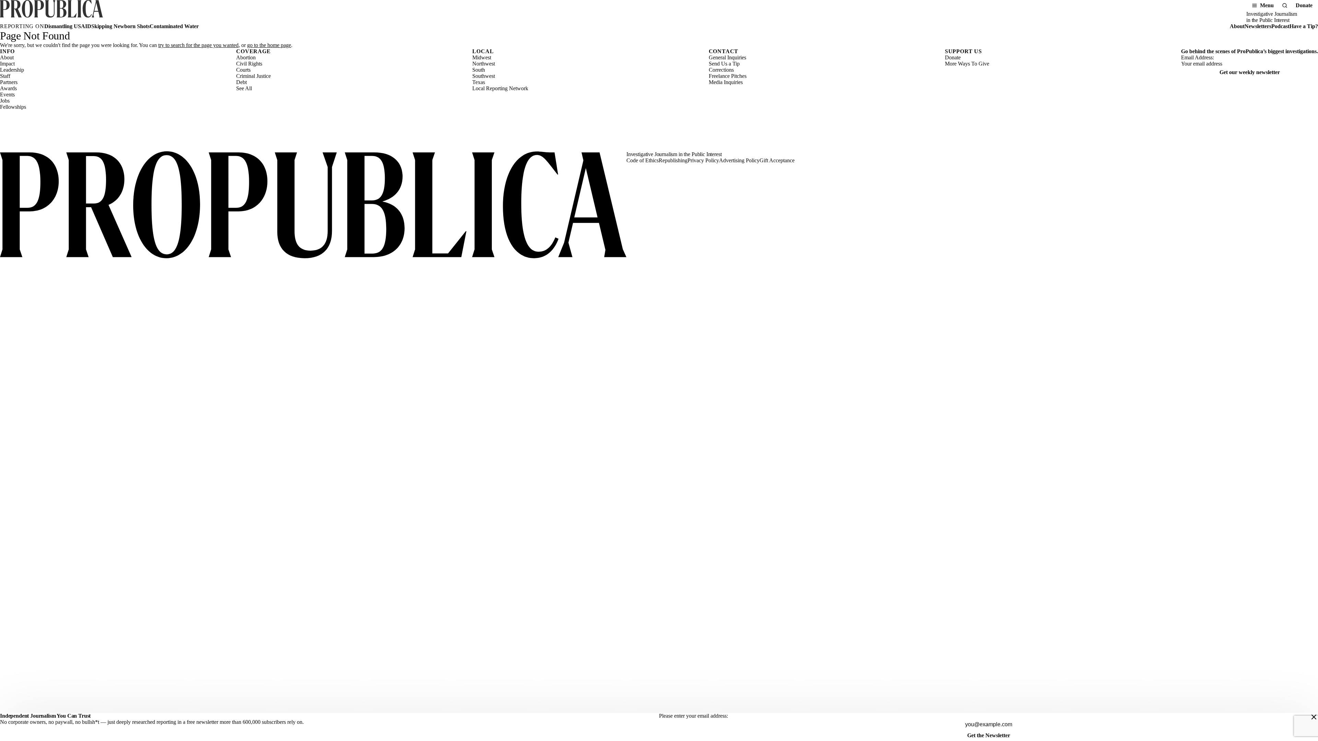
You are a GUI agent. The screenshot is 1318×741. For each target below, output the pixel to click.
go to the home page (269, 45)
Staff (5, 76)
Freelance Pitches (728, 76)
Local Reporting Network (500, 88)
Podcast (1280, 26)
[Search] (1284, 5)
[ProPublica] (51, 11)
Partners (9, 82)
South (478, 70)
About (1237, 26)
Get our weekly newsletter (1249, 72)
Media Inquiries (726, 82)
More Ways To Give (967, 64)
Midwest (481, 57)
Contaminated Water (174, 26)
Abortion (246, 57)
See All (244, 88)
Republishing (673, 160)
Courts (243, 70)
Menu (1267, 5)
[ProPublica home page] (313, 205)
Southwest (483, 76)
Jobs (5, 101)
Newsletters (1258, 26)
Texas (478, 82)
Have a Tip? (1304, 26)
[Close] (1314, 717)
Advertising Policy (739, 160)
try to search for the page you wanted (198, 45)
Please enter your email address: (693, 716)
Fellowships (13, 107)
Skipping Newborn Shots (120, 26)
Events (7, 94)
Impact (7, 64)
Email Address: (1197, 57)
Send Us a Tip (724, 64)
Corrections (721, 70)
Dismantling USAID (67, 26)
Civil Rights (249, 64)
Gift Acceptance (777, 160)
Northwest (483, 64)
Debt (241, 82)
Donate (1304, 5)
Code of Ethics (642, 160)
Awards (8, 88)
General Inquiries (727, 57)
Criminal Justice (253, 76)
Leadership (12, 70)
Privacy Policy (703, 160)
